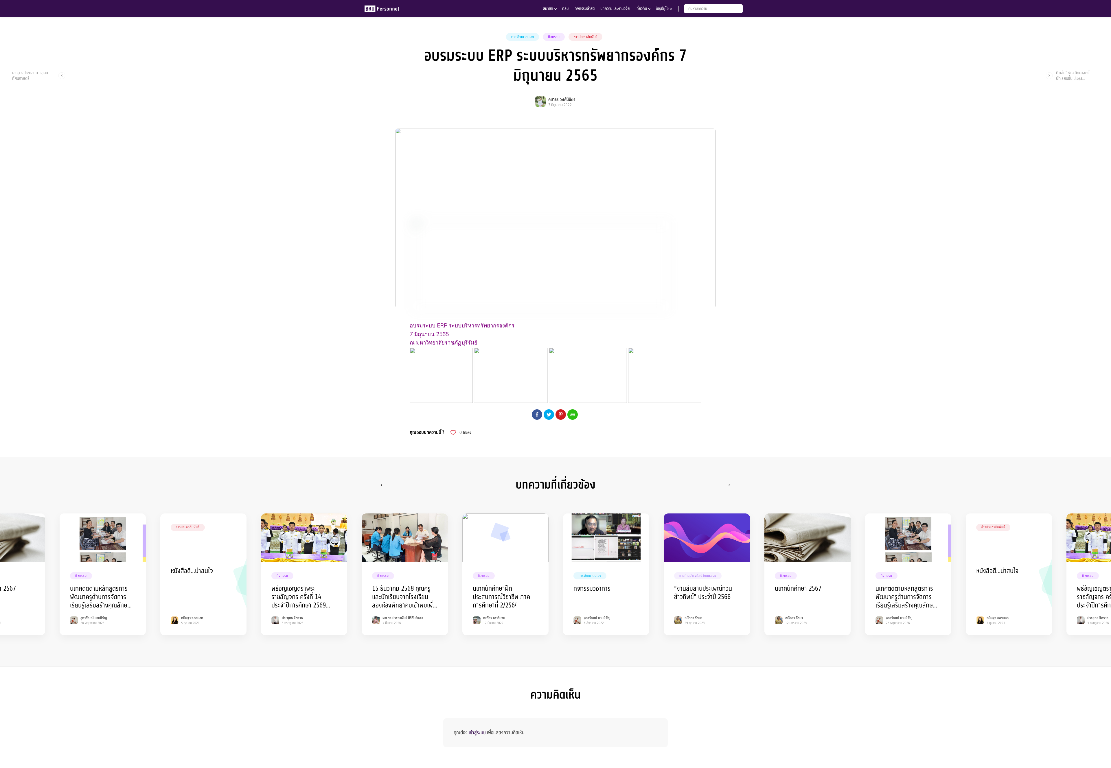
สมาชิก (548, 8)
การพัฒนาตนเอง (522, 37)
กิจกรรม (554, 37)
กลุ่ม (565, 8)
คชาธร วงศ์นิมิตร (561, 99)
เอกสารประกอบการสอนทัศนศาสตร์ (30, 75)
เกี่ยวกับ (641, 8)
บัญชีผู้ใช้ (662, 8)
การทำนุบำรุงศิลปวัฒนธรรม (697, 575)
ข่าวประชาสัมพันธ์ (585, 37)
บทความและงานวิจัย (615, 8)
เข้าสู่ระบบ (477, 732)
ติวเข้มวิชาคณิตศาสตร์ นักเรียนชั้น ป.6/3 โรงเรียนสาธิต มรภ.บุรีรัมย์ (1076, 75)
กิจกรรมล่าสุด (585, 8)
